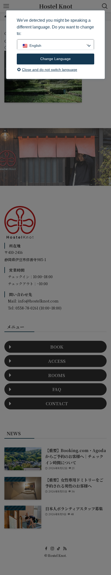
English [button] (35, 45)
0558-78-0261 (26, 308)
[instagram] (52, 548)
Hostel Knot (55, 6)
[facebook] (46, 548)
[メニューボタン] (6, 6)
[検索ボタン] (105, 6)
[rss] (64, 548)
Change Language (55, 59)
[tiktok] (58, 548)
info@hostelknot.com (38, 301)
